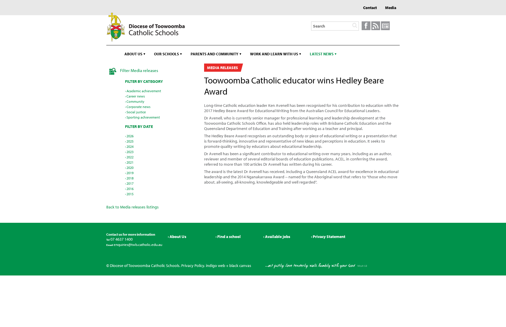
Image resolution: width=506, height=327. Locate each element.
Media (390, 7)
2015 (130, 194)
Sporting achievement (143, 117)
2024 (130, 146)
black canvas (240, 265)
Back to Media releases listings (132, 207)
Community (135, 101)
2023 (130, 152)
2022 (130, 157)
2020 (130, 167)
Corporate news (138, 107)
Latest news (322, 54)
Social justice (136, 112)
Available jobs (277, 236)
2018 (130, 178)
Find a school (229, 236)
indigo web (215, 265)
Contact (370, 7)
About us (133, 54)
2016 (130, 188)
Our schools (166, 54)
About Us (178, 236)
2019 (130, 173)
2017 (130, 183)
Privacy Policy (192, 265)
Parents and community (214, 54)
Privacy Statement (329, 236)
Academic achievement (143, 91)
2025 (130, 141)
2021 (130, 162)
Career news (135, 96)
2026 (130, 136)
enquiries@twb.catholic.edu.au (137, 244)
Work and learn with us (274, 54)
